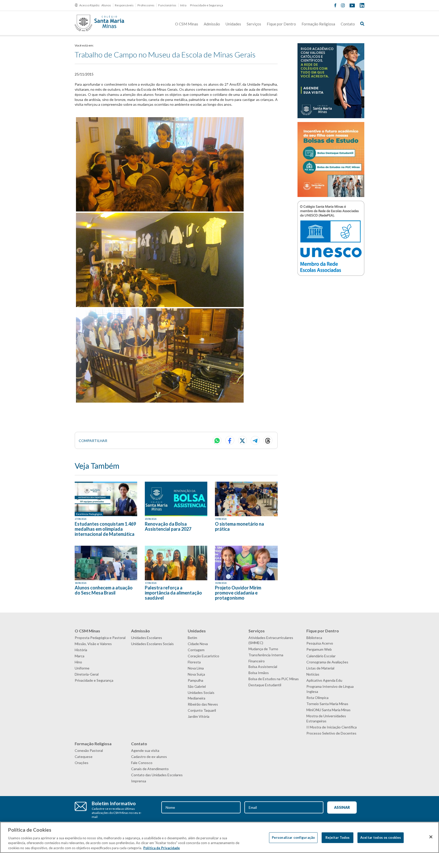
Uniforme (82, 668)
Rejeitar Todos (337, 837)
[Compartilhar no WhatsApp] (217, 440)
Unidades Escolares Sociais (152, 644)
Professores (145, 5)
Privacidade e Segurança (206, 5)
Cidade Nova (198, 644)
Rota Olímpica (317, 697)
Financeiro (256, 661)
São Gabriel (197, 686)
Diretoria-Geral (87, 674)
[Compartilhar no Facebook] (229, 440)
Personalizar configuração (293, 837)
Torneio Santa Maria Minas (327, 704)
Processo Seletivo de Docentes (331, 733)
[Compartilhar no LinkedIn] (267, 440)
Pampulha (195, 680)
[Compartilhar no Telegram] (255, 440)
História (81, 650)
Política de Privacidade (161, 848)
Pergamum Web (319, 649)
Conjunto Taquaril (202, 710)
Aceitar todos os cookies (380, 837)
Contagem (196, 650)
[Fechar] (430, 837)
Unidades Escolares (146, 637)
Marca (79, 656)
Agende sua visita (145, 750)
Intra (183, 5)
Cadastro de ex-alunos (149, 756)
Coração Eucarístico (203, 656)
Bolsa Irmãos (258, 673)
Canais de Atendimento (150, 769)
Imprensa (138, 781)
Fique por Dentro (281, 24)
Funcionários (167, 5)
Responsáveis (124, 5)
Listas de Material (320, 668)
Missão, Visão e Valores (93, 644)
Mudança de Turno (263, 649)
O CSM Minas (186, 24)
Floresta (194, 662)
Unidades (233, 24)
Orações (81, 762)
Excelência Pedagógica (89, 513)
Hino (78, 662)
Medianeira (196, 698)
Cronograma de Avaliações (327, 662)
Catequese (83, 756)
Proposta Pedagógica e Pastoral (100, 637)
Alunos (106, 5)
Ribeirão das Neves (203, 704)
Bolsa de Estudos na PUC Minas (273, 679)
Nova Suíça (196, 674)
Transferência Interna (265, 655)
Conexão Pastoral (89, 750)
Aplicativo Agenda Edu (324, 680)
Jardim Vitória (198, 716)
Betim (192, 637)
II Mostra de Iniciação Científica (331, 727)
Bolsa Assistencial (262, 666)
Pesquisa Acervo (319, 643)
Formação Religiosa (318, 24)
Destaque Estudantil (264, 685)
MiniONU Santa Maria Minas (328, 710)
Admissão (212, 24)
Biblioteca (314, 637)
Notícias (312, 674)
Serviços (254, 24)
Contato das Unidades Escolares (157, 775)
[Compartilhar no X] (242, 440)
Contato (348, 24)
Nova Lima (196, 668)
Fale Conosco (141, 762)
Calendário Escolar (321, 656)
